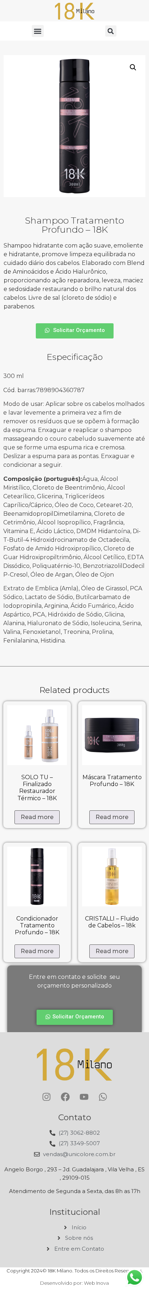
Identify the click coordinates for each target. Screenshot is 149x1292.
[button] (38, 31)
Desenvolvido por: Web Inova (74, 1283)
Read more (37, 817)
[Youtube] (84, 1097)
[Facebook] (65, 1097)
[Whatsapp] (103, 1097)
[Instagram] (46, 1097)
